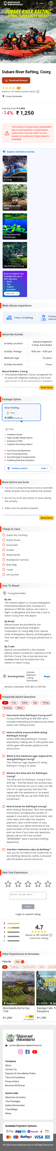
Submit (28, 906)
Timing (45, 703)
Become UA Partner (15, 1085)
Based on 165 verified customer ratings (18, 92)
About (8, 1065)
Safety (25, 703)
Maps (47, 676)
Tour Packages (12, 1101)
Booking (7, 708)
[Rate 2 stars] (18, 884)
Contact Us (11, 1069)
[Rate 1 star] (8, 884)
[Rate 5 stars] (48, 884)
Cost (14, 703)
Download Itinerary (18, 80)
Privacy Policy (12, 1081)
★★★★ (11, 88)
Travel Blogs (11, 1109)
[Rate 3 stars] (28, 884)
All (5, 703)
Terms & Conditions (15, 1077)
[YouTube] (34, 1052)
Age (35, 703)
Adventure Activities (15, 1097)
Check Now (9, 293)
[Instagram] (20, 1052)
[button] (37, 91)
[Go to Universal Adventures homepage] (13, 3)
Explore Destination (15, 1105)
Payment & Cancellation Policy (20, 1073)
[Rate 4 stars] (38, 884)
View (43, 468)
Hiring (8, 1113)
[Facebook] (27, 1052)
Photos (51, 53)
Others (20, 708)
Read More (46, 387)
